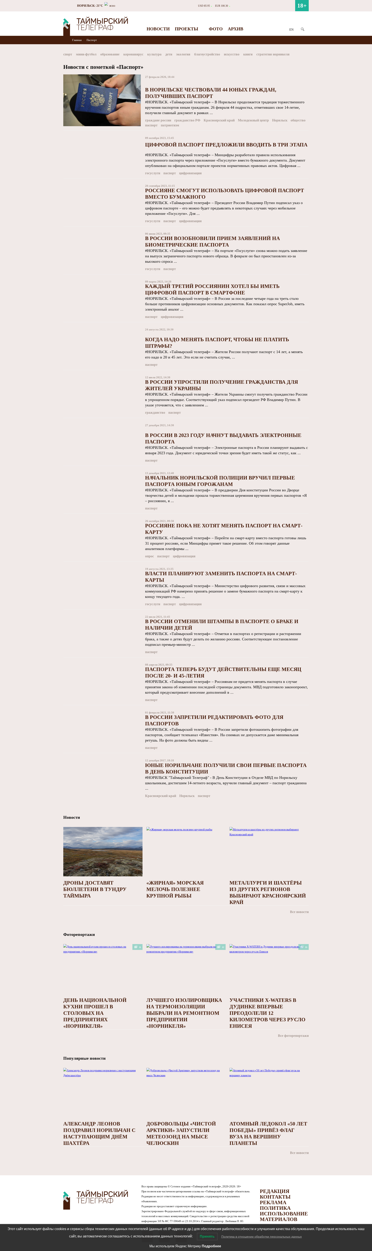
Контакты (275, 1197)
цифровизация (190, 173)
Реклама (273, 1202)
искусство (231, 54)
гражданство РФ (187, 120)
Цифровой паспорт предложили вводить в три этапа (226, 145)
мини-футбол (86, 54)
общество (298, 120)
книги (248, 54)
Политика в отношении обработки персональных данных (261, 1236)
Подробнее (211, 1246)
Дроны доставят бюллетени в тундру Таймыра (95, 889)
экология (183, 54)
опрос (149, 556)
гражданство (155, 412)
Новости (158, 28)
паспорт (151, 125)
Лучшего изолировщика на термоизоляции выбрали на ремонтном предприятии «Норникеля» (184, 1013)
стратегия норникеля (273, 54)
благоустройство (207, 54)
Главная (77, 40)
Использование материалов (284, 1216)
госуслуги (152, 173)
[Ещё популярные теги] (308, 55)
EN (291, 29)
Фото (216, 28)
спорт (67, 54)
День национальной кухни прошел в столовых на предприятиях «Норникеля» (95, 1013)
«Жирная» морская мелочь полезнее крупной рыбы (175, 889)
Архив (235, 28)
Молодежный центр (253, 120)
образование (109, 54)
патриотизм (170, 125)
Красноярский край (219, 120)
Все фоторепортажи (293, 1035)
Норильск (279, 120)
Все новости (299, 912)
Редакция (274, 1191)
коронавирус (133, 54)
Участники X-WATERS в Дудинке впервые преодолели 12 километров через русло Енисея (267, 1013)
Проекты (186, 28)
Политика (275, 1208)
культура (154, 54)
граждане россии (158, 120)
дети (168, 54)
